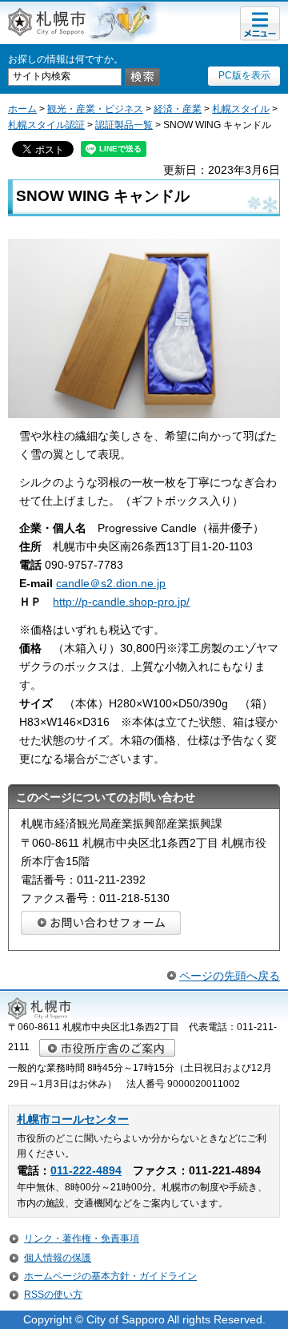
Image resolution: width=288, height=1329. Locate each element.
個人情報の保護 (57, 1257)
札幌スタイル (241, 109)
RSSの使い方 (53, 1294)
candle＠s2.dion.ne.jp (111, 583)
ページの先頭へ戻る (229, 975)
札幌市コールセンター (73, 1120)
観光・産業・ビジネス (95, 109)
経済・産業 (178, 109)
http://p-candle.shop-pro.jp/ (121, 601)
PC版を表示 (244, 75)
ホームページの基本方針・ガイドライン (110, 1276)
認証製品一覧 (124, 125)
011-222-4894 (86, 1171)
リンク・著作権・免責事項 (81, 1238)
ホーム (22, 109)
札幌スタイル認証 (46, 125)
